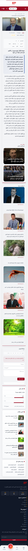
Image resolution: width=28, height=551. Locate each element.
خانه (24, 14)
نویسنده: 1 (18, 32)
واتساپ (13, 46)
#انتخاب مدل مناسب (9, 472)
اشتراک (10, 43)
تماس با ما (24, 504)
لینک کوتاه (14, 43)
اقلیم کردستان (20, 14)
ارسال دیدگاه (21, 379)
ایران (25, 522)
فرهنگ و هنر (23, 526)
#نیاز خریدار (6, 467)
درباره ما (24, 502)
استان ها (24, 524)
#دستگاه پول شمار (21, 465)
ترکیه (25, 514)
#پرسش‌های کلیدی (21, 474)
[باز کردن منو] (25, 8)
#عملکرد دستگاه (14, 469)
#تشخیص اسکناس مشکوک (19, 472)
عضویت (14, 540)
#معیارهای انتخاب (21, 467)
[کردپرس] (14, 3)
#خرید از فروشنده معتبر (12, 465)
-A (18, 40)
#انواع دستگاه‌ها (21, 469)
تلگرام (17, 46)
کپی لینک (21, 46)
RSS (25, 506)
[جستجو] (7, 8)
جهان (25, 518)
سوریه (24, 516)
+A (16, 40)
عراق (25, 520)
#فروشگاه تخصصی (13, 467)
